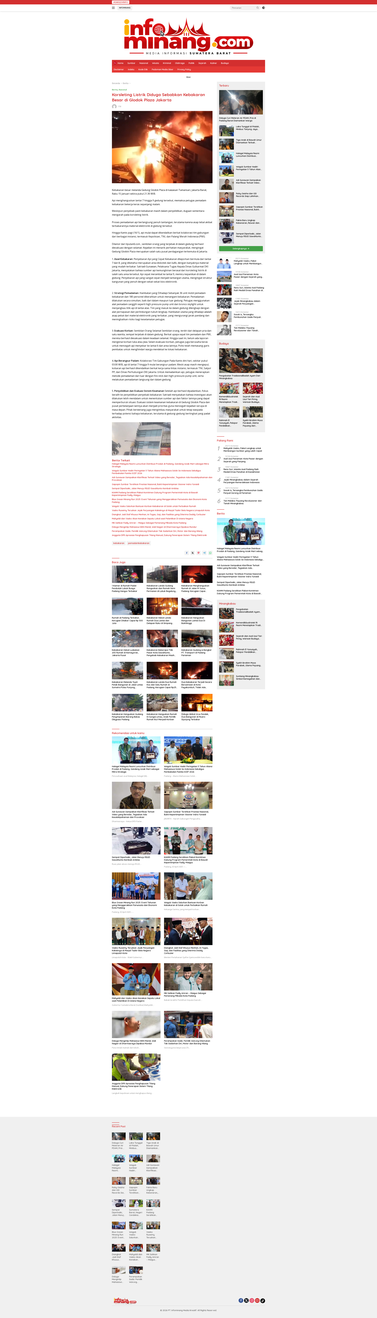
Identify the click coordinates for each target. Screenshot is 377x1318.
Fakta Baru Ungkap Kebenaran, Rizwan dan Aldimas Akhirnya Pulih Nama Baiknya (247, 221)
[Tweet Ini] (192, 553)
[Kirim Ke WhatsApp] (210, 553)
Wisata (155, 63)
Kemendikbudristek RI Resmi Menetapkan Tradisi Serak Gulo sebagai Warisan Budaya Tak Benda (229, 399)
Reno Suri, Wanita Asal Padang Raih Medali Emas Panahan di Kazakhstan (249, 289)
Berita (115, 89)
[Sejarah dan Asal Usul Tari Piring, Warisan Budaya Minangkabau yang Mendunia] (253, 388)
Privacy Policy (184, 69)
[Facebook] (241, 1300)
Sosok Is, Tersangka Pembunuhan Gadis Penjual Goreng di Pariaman (247, 315)
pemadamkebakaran (138, 543)
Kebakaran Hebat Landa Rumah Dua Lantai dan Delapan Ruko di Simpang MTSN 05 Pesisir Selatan (159, 620)
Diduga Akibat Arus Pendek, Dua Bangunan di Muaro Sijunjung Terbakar (195, 717)
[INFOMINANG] (188, 35)
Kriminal (167, 63)
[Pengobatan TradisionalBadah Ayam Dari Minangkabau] (241, 360)
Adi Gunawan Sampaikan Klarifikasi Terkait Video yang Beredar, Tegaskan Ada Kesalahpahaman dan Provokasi (162, 478)
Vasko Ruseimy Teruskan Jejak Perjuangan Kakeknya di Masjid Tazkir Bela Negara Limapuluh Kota (161, 510)
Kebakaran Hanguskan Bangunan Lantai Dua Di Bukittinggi (193, 620)
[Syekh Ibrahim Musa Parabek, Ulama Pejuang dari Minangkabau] (253, 412)
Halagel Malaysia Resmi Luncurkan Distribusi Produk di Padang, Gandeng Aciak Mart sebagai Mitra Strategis (160, 465)
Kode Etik (143, 69)
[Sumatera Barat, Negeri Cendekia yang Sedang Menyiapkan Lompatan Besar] (136, 1203)
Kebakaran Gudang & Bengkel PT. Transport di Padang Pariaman (196, 653)
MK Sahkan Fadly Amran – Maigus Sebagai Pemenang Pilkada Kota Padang (149, 523)
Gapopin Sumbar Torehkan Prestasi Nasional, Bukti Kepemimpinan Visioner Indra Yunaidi (155, 484)
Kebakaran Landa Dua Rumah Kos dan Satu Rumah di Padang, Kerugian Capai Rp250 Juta (162, 685)
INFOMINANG (124, 7)
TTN (119, 106)
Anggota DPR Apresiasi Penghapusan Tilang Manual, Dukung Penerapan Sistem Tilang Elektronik (159, 535)
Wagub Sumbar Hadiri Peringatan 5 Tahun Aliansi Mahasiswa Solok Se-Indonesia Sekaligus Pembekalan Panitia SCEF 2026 (156, 472)
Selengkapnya (240, 248)
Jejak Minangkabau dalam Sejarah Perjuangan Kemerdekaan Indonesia (247, 302)
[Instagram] (251, 1300)
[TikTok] (262, 1300)
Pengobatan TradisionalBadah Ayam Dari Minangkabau (239, 377)
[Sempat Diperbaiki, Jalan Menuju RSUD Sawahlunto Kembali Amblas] (136, 840)
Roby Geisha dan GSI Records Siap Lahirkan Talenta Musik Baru (247, 194)
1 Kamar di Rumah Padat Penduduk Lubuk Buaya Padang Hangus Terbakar (124, 588)
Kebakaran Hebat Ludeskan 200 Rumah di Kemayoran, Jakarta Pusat (125, 653)
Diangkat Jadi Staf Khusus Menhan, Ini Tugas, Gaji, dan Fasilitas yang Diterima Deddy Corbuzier (159, 514)
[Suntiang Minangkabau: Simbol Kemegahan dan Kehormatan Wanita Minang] (226, 680)
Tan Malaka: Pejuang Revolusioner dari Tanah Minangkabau (246, 329)
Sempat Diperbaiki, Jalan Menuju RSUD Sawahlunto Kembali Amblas (145, 488)
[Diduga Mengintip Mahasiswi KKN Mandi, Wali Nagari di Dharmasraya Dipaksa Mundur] (136, 1024)
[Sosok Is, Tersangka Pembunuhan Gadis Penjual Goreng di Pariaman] (224, 316)
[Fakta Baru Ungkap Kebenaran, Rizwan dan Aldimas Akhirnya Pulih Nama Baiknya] (226, 224)
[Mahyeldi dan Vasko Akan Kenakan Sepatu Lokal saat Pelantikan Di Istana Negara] (136, 979)
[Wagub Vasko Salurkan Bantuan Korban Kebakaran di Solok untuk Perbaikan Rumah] (188, 886)
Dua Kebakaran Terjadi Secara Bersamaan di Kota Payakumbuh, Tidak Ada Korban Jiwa (196, 685)
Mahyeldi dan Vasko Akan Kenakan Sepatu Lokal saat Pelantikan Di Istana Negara (152, 518)
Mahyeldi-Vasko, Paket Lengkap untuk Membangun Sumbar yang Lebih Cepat (247, 262)
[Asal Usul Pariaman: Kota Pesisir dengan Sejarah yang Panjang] (224, 276)
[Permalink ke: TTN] (114, 106)
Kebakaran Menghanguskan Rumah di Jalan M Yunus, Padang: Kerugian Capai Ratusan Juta (195, 588)
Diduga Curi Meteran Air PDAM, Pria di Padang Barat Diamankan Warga (237, 119)
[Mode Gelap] (263, 7)
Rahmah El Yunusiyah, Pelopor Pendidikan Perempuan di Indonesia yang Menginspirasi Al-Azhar (228, 423)
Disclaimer (119, 69)
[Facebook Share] (187, 553)
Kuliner (213, 63)
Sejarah (202, 63)
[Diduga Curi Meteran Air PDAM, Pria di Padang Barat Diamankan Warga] (241, 102)
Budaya (225, 63)
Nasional (143, 63)
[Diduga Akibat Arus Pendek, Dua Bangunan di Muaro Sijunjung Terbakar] (197, 702)
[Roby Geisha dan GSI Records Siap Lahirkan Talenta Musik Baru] (226, 197)
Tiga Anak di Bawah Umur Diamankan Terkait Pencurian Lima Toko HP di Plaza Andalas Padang (249, 141)
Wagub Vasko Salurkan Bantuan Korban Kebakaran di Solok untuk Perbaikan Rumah (154, 506)
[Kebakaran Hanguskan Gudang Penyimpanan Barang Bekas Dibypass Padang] (127, 702)
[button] (258, 7)
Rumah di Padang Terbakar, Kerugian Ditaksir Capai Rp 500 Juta (127, 620)
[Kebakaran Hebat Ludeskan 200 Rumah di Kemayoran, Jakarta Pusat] (127, 638)
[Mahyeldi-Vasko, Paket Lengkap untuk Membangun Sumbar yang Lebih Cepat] (224, 263)
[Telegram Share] (204, 553)
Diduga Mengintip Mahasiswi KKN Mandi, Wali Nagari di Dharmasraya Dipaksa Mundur (154, 527)
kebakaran (118, 543)
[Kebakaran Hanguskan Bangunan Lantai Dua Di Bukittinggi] (197, 606)
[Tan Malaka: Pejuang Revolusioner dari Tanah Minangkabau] (224, 330)
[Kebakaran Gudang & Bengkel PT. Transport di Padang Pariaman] (197, 638)
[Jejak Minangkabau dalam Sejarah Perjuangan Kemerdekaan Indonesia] (224, 303)
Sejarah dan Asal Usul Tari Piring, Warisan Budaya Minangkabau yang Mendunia (252, 399)
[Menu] (114, 7)
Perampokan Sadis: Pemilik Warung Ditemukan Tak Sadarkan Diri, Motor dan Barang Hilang (157, 531)
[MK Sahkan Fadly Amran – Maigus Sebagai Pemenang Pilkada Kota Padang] (188, 976)
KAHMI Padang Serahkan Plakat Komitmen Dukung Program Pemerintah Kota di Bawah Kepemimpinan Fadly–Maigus (155, 494)
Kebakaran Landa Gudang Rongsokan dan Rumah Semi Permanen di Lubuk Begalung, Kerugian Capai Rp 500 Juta (161, 588)
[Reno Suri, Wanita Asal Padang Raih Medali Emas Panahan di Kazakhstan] (224, 289)
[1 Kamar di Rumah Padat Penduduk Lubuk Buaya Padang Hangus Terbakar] (127, 574)
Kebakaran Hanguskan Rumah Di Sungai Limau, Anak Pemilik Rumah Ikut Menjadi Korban (162, 717)
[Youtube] (257, 1300)
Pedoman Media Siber (162, 69)
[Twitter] (246, 1300)
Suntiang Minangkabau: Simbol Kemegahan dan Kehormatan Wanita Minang (248, 677)
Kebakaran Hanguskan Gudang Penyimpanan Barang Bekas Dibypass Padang (127, 717)
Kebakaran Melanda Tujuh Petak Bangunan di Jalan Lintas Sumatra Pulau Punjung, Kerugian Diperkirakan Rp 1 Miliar (127, 685)
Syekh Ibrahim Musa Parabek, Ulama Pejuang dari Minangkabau (253, 423)
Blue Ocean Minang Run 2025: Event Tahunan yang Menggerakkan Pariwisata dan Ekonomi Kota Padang (159, 500)
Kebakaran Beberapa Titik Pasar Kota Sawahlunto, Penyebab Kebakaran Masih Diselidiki (160, 653)
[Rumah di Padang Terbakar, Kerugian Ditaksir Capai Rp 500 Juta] (127, 606)
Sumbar (131, 63)
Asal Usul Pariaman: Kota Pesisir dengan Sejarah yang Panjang (248, 275)
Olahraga (180, 63)
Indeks (131, 69)
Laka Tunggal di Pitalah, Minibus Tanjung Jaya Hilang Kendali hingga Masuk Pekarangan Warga (249, 128)
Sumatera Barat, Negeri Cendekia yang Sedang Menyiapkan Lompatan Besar (135, 1213)
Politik (191, 63)
